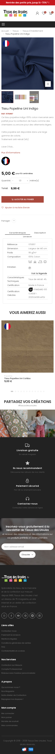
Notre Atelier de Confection (13, 695)
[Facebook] (11, 615)
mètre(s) (34, 180)
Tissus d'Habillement (33, 31)
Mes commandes (9, 725)
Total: (4, 188)
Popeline (8, 376)
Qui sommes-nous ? (10, 687)
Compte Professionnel (11, 669)
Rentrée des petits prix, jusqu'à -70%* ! (27, 2)
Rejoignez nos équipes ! (12, 699)
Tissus (16, 31)
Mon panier (6, 717)
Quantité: (6, 180)
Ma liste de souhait (9, 721)
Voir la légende (39, 273)
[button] (12, 391)
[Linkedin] (39, 615)
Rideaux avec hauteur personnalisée (18, 673)
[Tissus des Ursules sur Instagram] (14, 423)
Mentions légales (9, 639)
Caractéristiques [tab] (17, 232)
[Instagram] (4, 615)
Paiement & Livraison (10, 635)
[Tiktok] (32, 615)
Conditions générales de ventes (16, 643)
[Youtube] (18, 615)
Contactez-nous (8, 631)
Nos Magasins (7, 691)
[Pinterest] (25, 615)
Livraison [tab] (27, 236)
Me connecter (7, 713)
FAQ (3, 647)
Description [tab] (40, 232)
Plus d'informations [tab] (10, 152)
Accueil (5, 31)
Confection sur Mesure (11, 665)
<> (14, 220)
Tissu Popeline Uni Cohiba (17, 378)
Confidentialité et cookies (13, 651)
